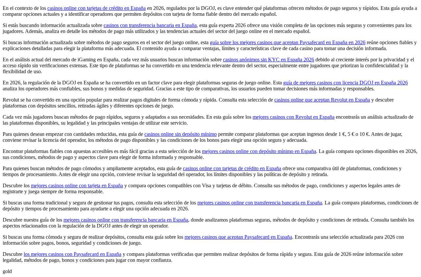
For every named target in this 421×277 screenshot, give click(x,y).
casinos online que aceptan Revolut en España (322, 100)
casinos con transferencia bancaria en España (150, 25)
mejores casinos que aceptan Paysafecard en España (238, 237)
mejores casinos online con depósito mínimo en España (259, 151)
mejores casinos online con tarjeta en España (77, 185)
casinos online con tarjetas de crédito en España (96, 8)
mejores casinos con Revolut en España (293, 117)
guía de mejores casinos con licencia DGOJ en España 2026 (345, 82)
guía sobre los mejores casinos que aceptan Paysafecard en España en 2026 (287, 42)
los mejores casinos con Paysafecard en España (72, 254)
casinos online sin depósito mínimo (180, 134)
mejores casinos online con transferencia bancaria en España (259, 202)
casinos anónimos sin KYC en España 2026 (268, 59)
